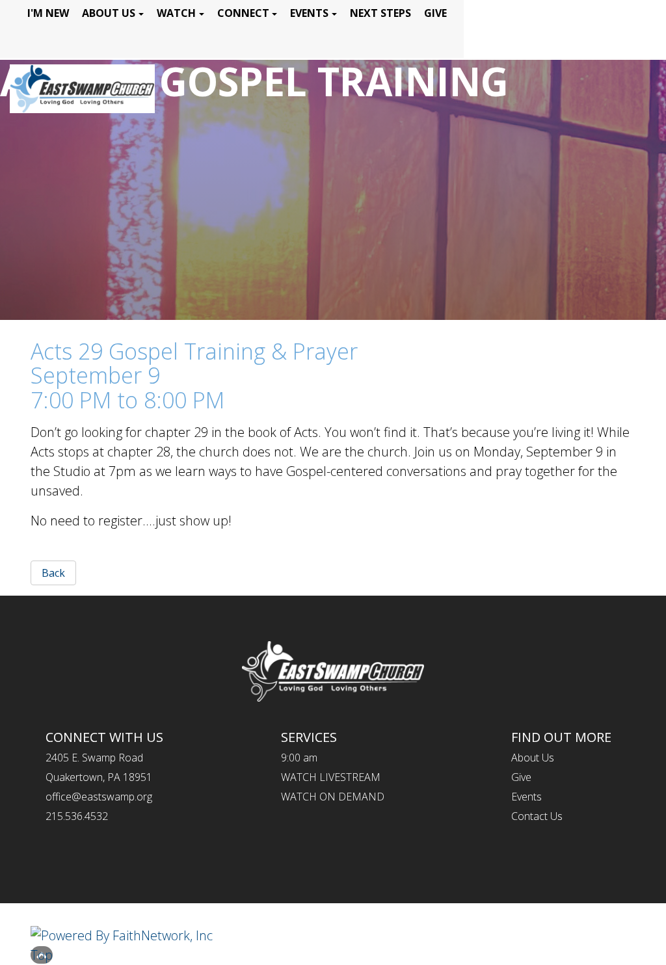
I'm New (48, 13)
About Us (108, 13)
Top (42, 955)
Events (309, 13)
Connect (243, 13)
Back (53, 573)
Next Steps (380, 13)
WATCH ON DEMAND (332, 796)
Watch (176, 13)
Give (435, 13)
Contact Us (537, 816)
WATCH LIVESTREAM (330, 777)
